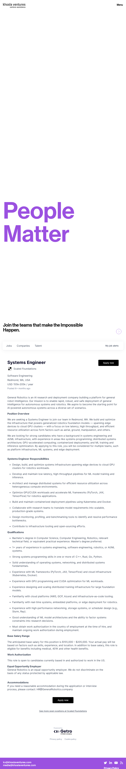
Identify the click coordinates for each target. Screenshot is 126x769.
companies (23, 345)
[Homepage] (14, 4)
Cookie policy (70, 739)
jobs (9, 345)
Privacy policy (56, 739)
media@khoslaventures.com (19, 765)
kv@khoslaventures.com (17, 762)
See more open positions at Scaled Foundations (63, 711)
